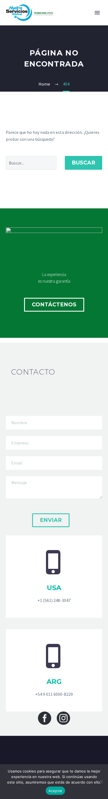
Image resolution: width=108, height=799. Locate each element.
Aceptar (55, 791)
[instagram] (63, 718)
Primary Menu (97, 13)
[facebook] (44, 718)
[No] (101, 781)
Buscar (83, 163)
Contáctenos (54, 304)
